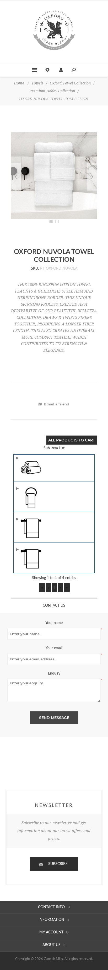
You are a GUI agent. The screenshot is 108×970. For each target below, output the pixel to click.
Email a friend (56, 404)
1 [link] (54, 587)
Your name (54, 623)
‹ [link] (48, 587)
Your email (54, 648)
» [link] (67, 587)
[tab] (54, 605)
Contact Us (54, 605)
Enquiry (54, 673)
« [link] (42, 587)
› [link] (60, 587)
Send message (54, 717)
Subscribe (58, 864)
